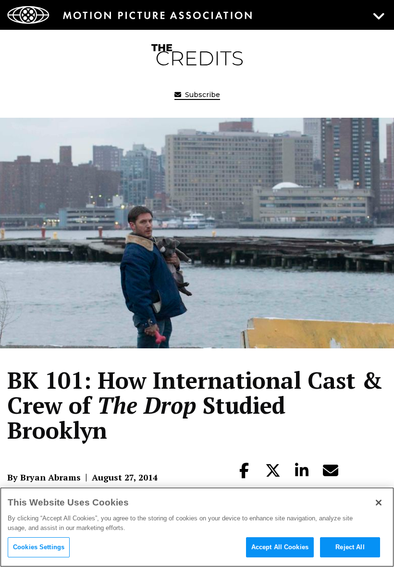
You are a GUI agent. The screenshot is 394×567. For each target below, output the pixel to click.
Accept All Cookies (279, 547)
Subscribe (201, 94)
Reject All (349, 547)
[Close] (378, 502)
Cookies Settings (38, 547)
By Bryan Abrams (44, 477)
